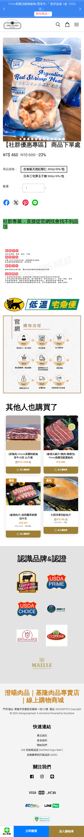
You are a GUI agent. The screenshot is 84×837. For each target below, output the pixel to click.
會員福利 (42, 740)
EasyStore (69, 713)
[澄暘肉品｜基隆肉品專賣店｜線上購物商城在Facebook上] (32, 778)
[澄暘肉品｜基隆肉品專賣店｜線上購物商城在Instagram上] (42, 778)
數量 (6, 186)
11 (59, 139)
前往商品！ (43, 14)
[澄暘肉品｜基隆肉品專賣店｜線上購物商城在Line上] (52, 778)
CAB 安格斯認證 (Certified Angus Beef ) (42, 750)
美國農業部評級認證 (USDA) (42, 754)
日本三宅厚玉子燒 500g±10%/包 (43, 176)
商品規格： (10, 169)
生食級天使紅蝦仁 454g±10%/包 (43, 169)
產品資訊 (42, 735)
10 (56, 139)
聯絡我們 (42, 745)
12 (63, 139)
